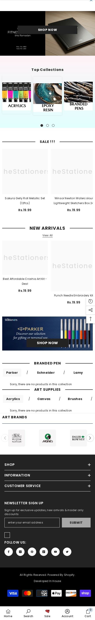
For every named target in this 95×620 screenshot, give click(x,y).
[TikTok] (44, 552)
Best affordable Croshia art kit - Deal (25, 281)
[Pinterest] (32, 552)
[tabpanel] (16, 94)
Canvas (43, 399)
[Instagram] (20, 552)
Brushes (75, 399)
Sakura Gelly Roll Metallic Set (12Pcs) (25, 200)
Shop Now (47, 30)
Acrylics (13, 399)
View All (47, 235)
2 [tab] (47, 125)
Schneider (46, 372)
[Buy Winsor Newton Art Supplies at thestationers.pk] (16, 438)
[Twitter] (67, 552)
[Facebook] (8, 552)
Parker (12, 372)
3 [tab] (53, 125)
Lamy (78, 372)
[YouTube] (55, 552)
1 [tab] (41, 125)
